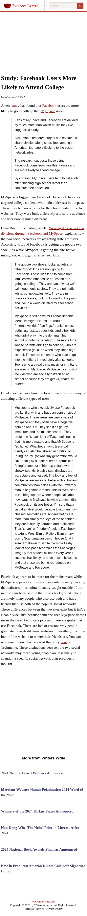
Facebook (49, 106)
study (15, 106)
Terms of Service (34, 908)
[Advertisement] (43, 39)
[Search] (80, 6)
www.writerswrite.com (43, 901)
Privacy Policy (54, 908)
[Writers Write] (24, 5)
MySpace (48, 111)
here (64, 642)
